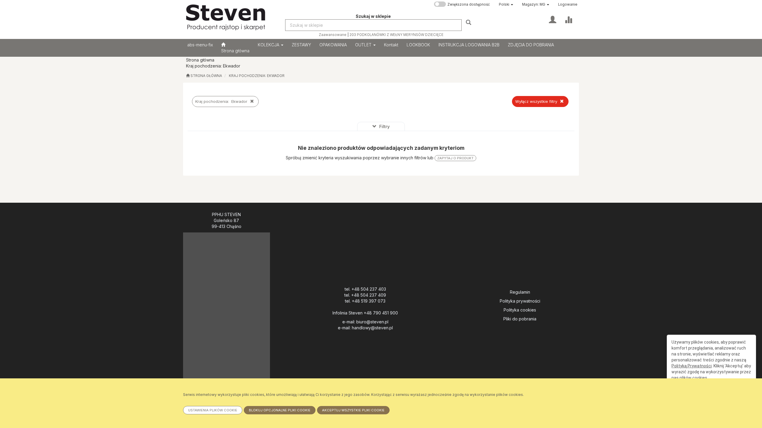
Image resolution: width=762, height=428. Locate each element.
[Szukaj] (469, 22)
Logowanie (567, 4)
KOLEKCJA (269, 44)
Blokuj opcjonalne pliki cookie (279, 410)
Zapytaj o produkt (455, 158)
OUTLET (364, 44)
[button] (506, 4)
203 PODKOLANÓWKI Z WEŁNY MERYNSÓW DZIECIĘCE (396, 35)
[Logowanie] (552, 19)
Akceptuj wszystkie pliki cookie (353, 410)
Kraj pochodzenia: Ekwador (257, 76)
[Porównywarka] (568, 19)
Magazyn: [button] (533, 4)
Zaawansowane (332, 35)
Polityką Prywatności (692, 366)
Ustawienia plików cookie (212, 410)
